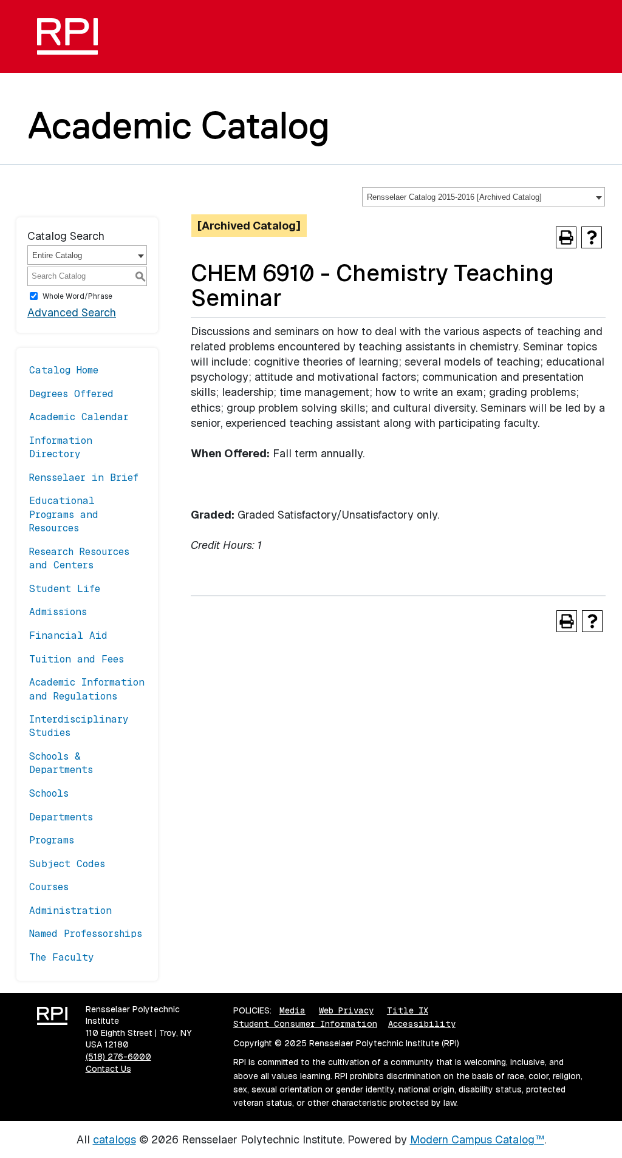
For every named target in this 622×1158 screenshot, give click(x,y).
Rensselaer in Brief (83, 477)
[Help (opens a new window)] (591, 237)
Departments (61, 817)
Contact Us (108, 1068)
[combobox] (483, 196)
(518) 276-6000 (118, 1056)
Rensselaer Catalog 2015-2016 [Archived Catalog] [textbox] (454, 197)
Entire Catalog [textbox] (57, 255)
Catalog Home (63, 370)
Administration (70, 910)
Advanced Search (71, 312)
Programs (51, 840)
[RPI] (72, 36)
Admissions (58, 611)
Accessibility (422, 1023)
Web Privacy (346, 1010)
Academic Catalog (179, 125)
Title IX (407, 1010)
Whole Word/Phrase (77, 296)
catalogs (114, 1139)
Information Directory (60, 447)
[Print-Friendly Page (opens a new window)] (566, 237)
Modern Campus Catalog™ (477, 1139)
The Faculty (61, 957)
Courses (49, 886)
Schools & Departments (61, 763)
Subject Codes (67, 863)
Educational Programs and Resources (63, 514)
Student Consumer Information (305, 1023)
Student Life (64, 588)
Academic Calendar (79, 416)
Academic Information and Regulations (87, 689)
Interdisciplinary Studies (79, 726)
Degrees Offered (71, 393)
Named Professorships (85, 933)
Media (292, 1010)
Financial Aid (68, 635)
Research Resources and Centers (79, 558)
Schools (49, 793)
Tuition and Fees (76, 659)
